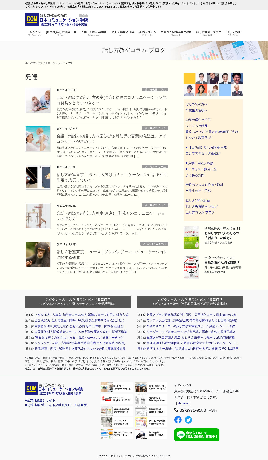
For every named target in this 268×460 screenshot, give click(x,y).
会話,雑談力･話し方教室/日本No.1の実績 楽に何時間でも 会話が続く (80, 320)
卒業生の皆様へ (197, 110)
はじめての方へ (197, 104)
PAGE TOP (258, 442)
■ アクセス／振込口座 (201, 169)
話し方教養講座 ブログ (202, 206)
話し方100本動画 (198, 200)
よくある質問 (195, 175)
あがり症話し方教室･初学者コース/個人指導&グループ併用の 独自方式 (81, 314)
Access (183, 403)
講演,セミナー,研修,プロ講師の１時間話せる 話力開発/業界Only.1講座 (192, 348)
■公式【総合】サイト (40, 400)
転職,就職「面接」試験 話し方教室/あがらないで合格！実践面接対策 (80, 348)
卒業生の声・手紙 (198, 190)
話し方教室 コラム (155, 89)
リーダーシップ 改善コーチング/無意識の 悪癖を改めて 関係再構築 (191, 331)
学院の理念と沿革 (198, 120)
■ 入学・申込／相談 (199, 163)
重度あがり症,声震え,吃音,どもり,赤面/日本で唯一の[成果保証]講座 (191, 337)
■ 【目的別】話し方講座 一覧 (206, 147)
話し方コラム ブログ (200, 212)
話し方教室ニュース (154, 243)
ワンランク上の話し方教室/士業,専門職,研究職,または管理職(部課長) (80, 343)
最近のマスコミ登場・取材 (204, 184)
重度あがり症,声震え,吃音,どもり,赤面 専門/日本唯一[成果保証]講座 (79, 326)
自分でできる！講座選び (203, 153)
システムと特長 (197, 126)
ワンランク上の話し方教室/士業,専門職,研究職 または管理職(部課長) (192, 320)
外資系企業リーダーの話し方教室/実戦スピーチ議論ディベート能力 (191, 326)
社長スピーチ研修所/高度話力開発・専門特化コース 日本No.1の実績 (192, 314)
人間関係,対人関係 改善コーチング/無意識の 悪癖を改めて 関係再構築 (81, 331)
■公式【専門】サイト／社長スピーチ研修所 (56, 405)
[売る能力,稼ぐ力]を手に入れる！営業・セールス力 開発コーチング (79, 337)
